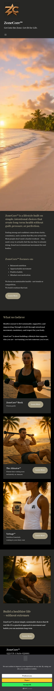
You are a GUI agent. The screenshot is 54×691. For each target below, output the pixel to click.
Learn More (13, 296)
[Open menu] (5, 34)
